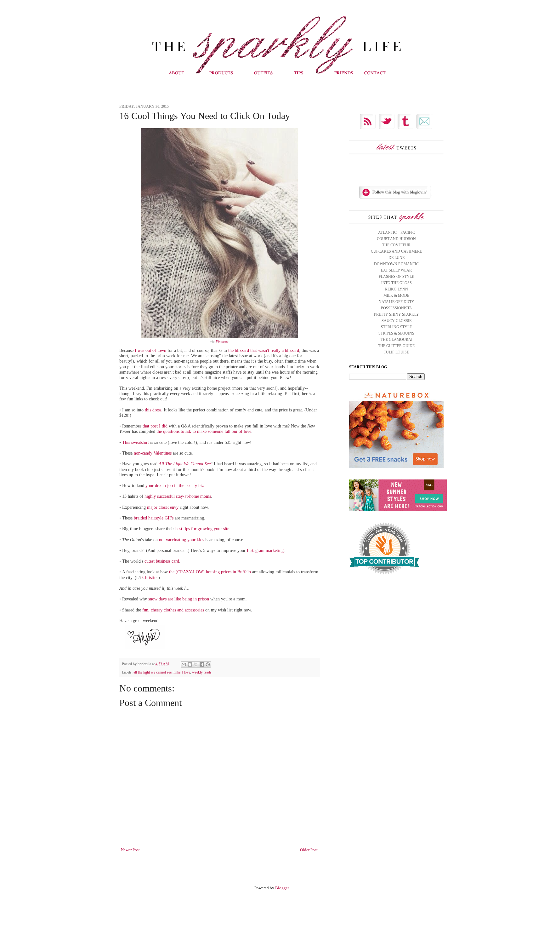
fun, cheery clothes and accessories (173, 609)
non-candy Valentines (153, 453)
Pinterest (222, 341)
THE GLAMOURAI (396, 339)
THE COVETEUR (396, 245)
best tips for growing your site (202, 528)
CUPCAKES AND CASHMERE (396, 251)
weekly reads (202, 672)
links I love (181, 672)
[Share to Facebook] (202, 664)
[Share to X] (196, 664)
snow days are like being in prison (178, 598)
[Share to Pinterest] (208, 664)
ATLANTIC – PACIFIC (396, 232)
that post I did (155, 425)
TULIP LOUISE (396, 352)
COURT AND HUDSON (396, 239)
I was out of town (150, 350)
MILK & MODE (396, 295)
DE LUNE (396, 257)
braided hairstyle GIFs (153, 517)
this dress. (153, 409)
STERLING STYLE (396, 327)
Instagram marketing (265, 550)
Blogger (282, 888)
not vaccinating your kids (181, 539)
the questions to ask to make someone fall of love (203, 431)
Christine (150, 577)
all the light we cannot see (152, 672)
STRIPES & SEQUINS (396, 333)
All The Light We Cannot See (185, 463)
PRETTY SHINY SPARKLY (396, 314)
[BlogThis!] (190, 664)
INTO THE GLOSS (396, 283)
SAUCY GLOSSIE (396, 320)
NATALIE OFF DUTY (396, 302)
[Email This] (184, 664)
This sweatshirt (135, 442)
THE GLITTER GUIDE (396, 346)
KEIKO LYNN (396, 289)
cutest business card (161, 561)
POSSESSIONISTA (396, 308)
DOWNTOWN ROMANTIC (396, 264)
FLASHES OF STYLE (396, 276)
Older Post (309, 849)
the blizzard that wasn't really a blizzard (263, 350)
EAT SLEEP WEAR (396, 270)
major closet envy (162, 507)
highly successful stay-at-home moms (177, 496)
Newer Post (130, 849)
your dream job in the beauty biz (174, 485)
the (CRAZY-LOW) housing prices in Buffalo (210, 571)
